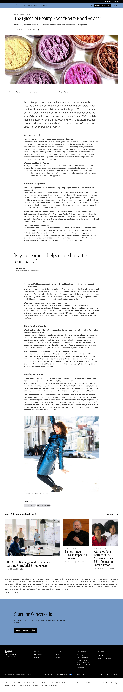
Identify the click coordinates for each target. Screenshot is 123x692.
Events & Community (43, 505)
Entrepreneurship (29, 505)
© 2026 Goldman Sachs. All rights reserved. (18, 674)
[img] (13, 653)
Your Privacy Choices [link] (63, 674)
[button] (12, 5)
